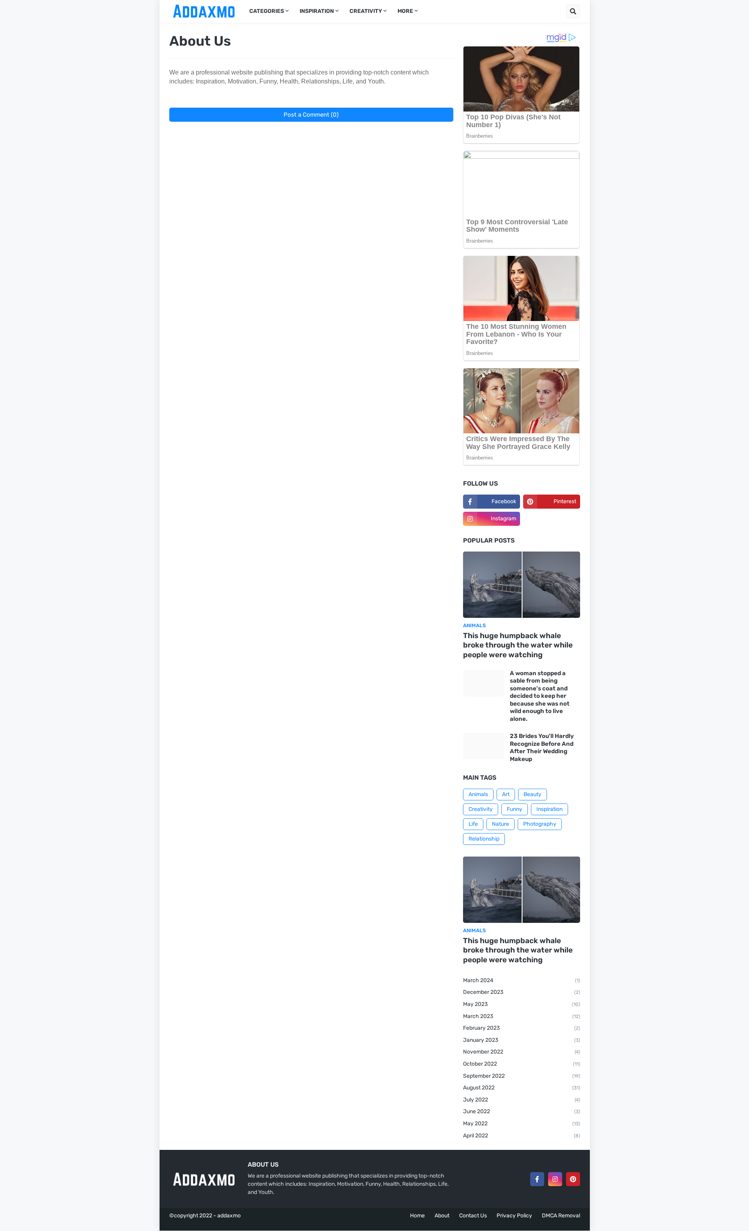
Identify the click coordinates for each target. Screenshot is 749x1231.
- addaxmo (227, 1215)
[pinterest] (573, 1179)
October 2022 (521, 1064)
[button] (573, 11)
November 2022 (521, 1051)
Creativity (481, 809)
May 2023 (521, 1004)
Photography (539, 824)
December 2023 (521, 992)
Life (473, 824)
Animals (478, 794)
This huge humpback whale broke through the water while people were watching (518, 645)
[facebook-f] (537, 1179)
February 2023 (521, 1028)
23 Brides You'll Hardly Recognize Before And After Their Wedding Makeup (542, 748)
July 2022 (521, 1099)
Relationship (484, 838)
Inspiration (549, 809)
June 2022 (521, 1111)
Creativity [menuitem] (366, 11)
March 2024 (521, 980)
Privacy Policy (514, 1215)
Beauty (532, 794)
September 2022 (521, 1076)
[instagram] (555, 1179)
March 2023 (521, 1016)
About (442, 1215)
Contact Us (473, 1215)
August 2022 (521, 1087)
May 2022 (521, 1123)
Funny (514, 809)
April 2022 (521, 1135)
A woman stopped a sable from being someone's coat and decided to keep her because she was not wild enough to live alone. (540, 696)
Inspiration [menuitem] (317, 11)
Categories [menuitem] (266, 11)
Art (505, 794)
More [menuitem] (405, 11)
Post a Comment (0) (311, 114)
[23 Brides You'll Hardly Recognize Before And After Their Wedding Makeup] (483, 746)
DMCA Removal (561, 1215)
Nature (500, 824)
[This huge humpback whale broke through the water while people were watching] (521, 585)
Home (417, 1215)
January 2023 (521, 1040)
